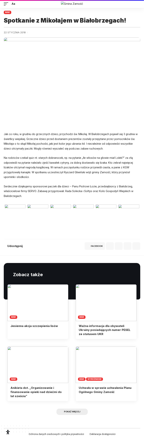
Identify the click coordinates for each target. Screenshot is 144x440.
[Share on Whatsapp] (110, 246)
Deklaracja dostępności (103, 434)
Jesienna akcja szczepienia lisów (34, 326)
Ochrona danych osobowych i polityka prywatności (56, 434)
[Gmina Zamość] (72, 4)
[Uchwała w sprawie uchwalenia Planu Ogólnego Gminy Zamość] (106, 365)
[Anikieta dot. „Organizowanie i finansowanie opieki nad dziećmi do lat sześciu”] (38, 365)
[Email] (119, 246)
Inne (7, 12)
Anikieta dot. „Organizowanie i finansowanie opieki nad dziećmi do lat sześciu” (36, 392)
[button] (7, 4)
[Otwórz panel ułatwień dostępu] (8, 432)
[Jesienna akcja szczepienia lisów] (38, 302)
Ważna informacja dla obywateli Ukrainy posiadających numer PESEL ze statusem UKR (104, 330)
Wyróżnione (95, 379)
